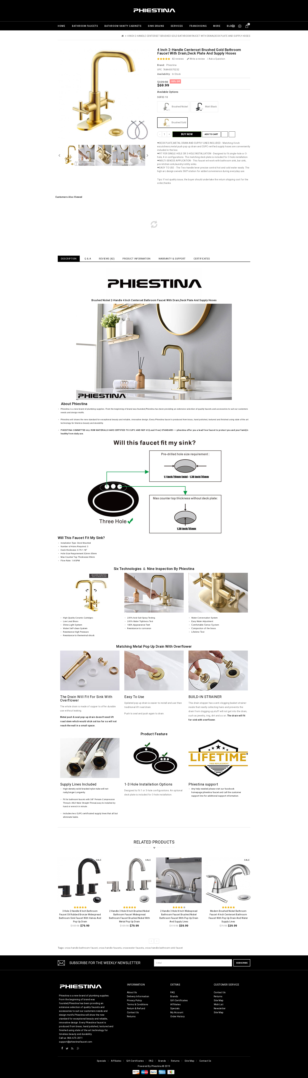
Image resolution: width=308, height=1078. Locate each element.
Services (177, 26)
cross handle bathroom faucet (81, 948)
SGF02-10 (162, 97)
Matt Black (210, 106)
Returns (131, 1016)
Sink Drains (156, 26)
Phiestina (171, 65)
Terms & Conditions (137, 1004)
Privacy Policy (134, 1000)
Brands (174, 996)
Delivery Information (138, 996)
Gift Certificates (179, 1000)
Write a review (197, 59)
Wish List (218, 1004)
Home (61, 26)
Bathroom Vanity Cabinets (122, 26)
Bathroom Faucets (85, 26)
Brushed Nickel (179, 106)
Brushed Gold (178, 122)
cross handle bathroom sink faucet (164, 948)
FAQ (172, 992)
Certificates (202, 258)
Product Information (136, 258)
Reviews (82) (107, 258)
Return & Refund (136, 1008)
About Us (132, 992)
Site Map (218, 1000)
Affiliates (175, 1004)
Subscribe (242, 963)
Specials (175, 1008)
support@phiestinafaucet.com (75, 1041)
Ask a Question (217, 59)
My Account (176, 1012)
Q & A (88, 258)
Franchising (198, 26)
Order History (177, 1016)
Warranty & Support (172, 258)
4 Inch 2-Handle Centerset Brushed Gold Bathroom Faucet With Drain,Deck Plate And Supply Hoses (188, 36)
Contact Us (133, 1012)
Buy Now (187, 134)
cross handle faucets (110, 948)
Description (69, 258)
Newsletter (220, 1008)
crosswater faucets (133, 948)
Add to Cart (211, 134)
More (216, 26)
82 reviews (178, 59)
